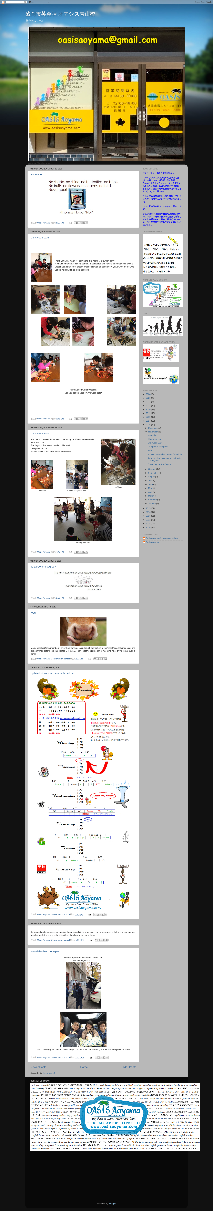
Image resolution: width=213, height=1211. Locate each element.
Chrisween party (40, 237)
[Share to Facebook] (83, 222)
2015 (148, 508)
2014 (148, 512)
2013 (148, 516)
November (37, 174)
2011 (148, 524)
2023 (148, 398)
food (33, 612)
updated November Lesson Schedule (52, 673)
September (153, 473)
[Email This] (75, 222)
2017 (148, 421)
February (152, 500)
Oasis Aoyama (152, 542)
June (150, 484)
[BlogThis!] (78, 222)
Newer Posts (38, 1067)
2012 (148, 520)
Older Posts (129, 1067)
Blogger (112, 1204)
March (151, 496)
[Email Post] (70, 223)
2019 (148, 413)
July (150, 481)
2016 (148, 425)
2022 (148, 402)
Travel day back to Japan (45, 951)
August (151, 477)
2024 (148, 394)
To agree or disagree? (43, 566)
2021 (148, 406)
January (152, 503)
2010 (148, 527)
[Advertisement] (142, 1177)
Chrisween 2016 (40, 433)
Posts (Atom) (49, 1073)
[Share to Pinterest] (86, 222)
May (150, 488)
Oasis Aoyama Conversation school (162, 538)
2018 (148, 417)
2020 (148, 409)
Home (84, 1067)
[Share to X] (81, 222)
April (150, 492)
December (153, 428)
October (152, 469)
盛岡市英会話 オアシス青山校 (60, 14)
